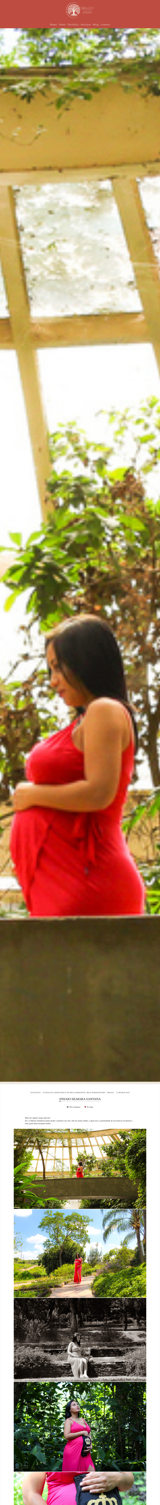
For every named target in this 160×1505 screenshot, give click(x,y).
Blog (96, 24)
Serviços (86, 24)
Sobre (62, 24)
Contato (105, 24)
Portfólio (73, 24)
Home (53, 24)
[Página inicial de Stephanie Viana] (80, 9)
